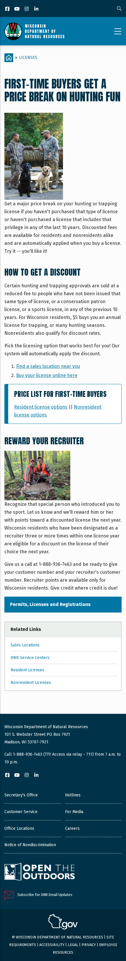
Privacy (88, 945)
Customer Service (21, 811)
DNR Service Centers (30, 657)
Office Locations (19, 828)
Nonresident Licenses (31, 682)
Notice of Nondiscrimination (30, 844)
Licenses (28, 57)
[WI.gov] (63, 922)
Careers (72, 828)
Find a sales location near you (48, 366)
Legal (73, 945)
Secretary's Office (21, 795)
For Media (74, 811)
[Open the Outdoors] (39, 872)
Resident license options (40, 407)
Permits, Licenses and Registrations (50, 604)
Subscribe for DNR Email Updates (44, 894)
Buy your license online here (46, 375)
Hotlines (73, 795)
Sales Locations (25, 645)
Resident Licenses (27, 670)
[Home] (34, 31)
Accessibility (51, 945)
